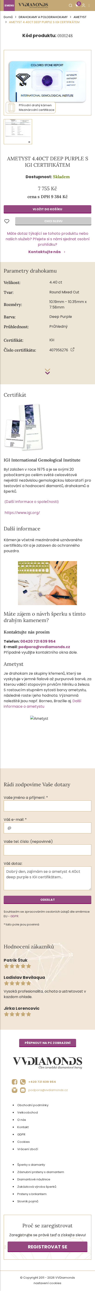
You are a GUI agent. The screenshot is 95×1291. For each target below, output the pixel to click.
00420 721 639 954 (38, 641)
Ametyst (80, 17)
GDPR (14, 916)
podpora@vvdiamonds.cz (44, 647)
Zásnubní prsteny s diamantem (40, 1172)
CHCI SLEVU (53, 221)
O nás (21, 1120)
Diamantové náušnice (33, 1179)
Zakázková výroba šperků (36, 1187)
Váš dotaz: (13, 863)
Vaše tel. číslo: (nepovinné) (28, 841)
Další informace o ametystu (42, 703)
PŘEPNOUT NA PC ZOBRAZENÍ (48, 1043)
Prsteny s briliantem (32, 1194)
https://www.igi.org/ (22, 512)
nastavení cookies (47, 1283)
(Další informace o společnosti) (32, 501)
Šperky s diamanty (31, 1165)
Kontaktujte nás (44, 251)
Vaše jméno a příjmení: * (26, 797)
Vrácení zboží (27, 1149)
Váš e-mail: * (15, 819)
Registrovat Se (47, 1247)
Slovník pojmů (27, 1201)
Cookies (23, 1142)
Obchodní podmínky (32, 1105)
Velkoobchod (27, 1112)
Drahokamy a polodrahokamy (43, 17)
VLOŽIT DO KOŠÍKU (47, 209)
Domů (8, 17)
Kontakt (23, 1127)
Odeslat (47, 900)
